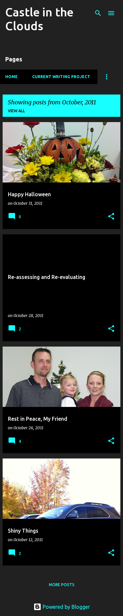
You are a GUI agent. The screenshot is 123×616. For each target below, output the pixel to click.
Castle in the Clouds (39, 18)
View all (16, 111)
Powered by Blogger (65, 607)
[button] (111, 216)
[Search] (98, 13)
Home (11, 76)
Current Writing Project (61, 76)
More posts (61, 585)
